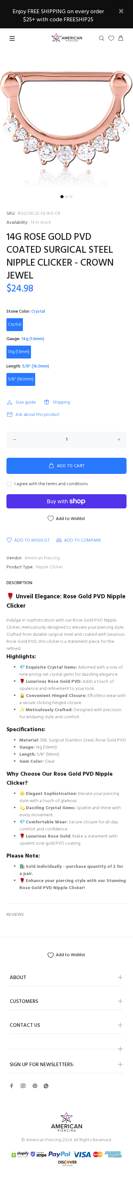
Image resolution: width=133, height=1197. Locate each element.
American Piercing (42, 558)
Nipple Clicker (49, 567)
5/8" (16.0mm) (21, 379)
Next (124, 129)
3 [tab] (71, 196)
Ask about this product (37, 414)
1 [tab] (62, 196)
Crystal (14, 324)
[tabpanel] (66, 125)
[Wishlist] (111, 38)
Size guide (25, 402)
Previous (9, 129)
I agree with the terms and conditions (51, 484)
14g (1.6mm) (18, 352)
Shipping (61, 402)
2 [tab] (66, 196)
